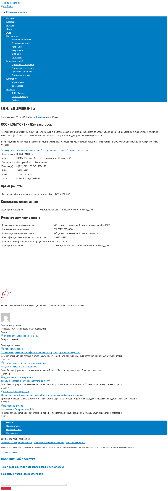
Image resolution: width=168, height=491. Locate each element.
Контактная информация (28, 150)
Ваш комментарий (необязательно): (22, 473)
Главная (10, 18)
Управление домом (21, 39)
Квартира (10, 22)
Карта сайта (12, 433)
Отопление (17, 57)
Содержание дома (21, 43)
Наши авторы (13, 426)
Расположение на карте (78, 150)
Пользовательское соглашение (49, 442)
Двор (9, 29)
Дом (8, 32)
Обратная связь (14, 429)
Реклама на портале (75, 442)
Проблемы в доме (21, 75)
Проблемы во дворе (22, 71)
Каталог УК (11, 79)
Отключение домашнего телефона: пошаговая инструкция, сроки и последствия (40, 352)
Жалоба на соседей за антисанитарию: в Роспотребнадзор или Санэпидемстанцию (42, 395)
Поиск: (4, 332)
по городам (17, 86)
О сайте (10, 422)
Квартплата (17, 50)
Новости (10, 89)
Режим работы (8, 150)
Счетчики (16, 54)
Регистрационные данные (53, 150)
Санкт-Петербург (20, 96)
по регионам (18, 82)
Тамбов (15, 100)
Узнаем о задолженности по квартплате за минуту (25, 380)
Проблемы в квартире (23, 64)
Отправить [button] (6, 488)
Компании (40, 117)
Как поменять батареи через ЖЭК (17, 409)
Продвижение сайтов (9, 452)
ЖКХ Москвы (18, 93)
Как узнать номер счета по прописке (19, 366)
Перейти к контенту (10, 2)
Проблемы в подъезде (23, 68)
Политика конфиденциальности (16, 442)
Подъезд (10, 25)
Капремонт (17, 47)
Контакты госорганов (16, 12)
